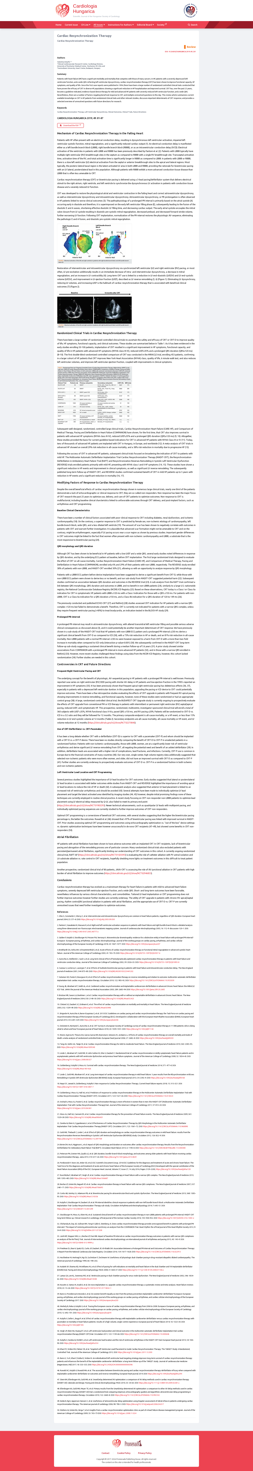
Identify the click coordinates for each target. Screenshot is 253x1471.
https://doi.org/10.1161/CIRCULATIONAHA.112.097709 (79, 1139)
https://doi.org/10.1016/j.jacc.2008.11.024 (119, 1413)
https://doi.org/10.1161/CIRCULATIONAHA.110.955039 (151, 980)
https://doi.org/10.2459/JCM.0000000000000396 (112, 1365)
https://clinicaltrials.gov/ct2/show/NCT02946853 (128, 873)
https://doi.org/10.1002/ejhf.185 (70, 1325)
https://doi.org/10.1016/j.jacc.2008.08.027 (74, 1060)
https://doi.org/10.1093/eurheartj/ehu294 (165, 1374)
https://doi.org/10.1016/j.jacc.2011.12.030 (135, 1352)
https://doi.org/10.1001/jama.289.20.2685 (148, 989)
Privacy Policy (145, 1453)
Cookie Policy (123, 1453)
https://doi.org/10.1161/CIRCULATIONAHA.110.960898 (165, 1126)
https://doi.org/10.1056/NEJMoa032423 (117, 999)
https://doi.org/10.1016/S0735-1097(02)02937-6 (140, 953)
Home (58, 25)
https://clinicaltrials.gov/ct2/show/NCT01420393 (102, 855)
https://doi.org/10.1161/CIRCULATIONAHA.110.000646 (146, 1334)
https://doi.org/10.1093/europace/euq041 (94, 1313)
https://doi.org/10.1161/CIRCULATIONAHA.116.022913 (158, 1252)
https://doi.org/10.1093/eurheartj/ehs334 (81, 1343)
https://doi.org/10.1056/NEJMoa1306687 (91, 1178)
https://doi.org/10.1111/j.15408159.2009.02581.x (159, 1383)
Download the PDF (71, 125)
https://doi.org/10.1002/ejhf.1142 (140, 1029)
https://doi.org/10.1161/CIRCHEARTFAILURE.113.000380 (162, 1148)
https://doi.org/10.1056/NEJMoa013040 (80, 1279)
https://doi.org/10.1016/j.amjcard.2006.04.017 (145, 1404)
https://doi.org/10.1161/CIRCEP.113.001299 (75, 1209)
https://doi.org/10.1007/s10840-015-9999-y (75, 1243)
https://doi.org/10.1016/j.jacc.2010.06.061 (74, 1108)
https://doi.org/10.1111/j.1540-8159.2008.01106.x (143, 1270)
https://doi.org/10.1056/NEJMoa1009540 (78, 1047)
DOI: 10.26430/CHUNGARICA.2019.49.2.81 (180, 51)
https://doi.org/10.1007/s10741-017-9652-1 (93, 1288)
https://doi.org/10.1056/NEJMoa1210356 (81, 1196)
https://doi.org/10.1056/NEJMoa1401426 (74, 1069)
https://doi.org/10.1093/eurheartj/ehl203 (157, 1038)
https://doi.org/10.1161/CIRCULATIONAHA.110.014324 (150, 1096)
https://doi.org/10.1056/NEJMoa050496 (94, 1008)
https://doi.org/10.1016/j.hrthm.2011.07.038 (84, 1230)
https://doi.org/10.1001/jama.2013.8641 (120, 1157)
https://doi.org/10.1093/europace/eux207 (143, 944)
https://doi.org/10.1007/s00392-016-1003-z (176, 1218)
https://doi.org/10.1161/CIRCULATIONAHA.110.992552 (137, 1395)
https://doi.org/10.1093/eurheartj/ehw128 (173, 1169)
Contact (106, 1453)
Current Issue (71, 25)
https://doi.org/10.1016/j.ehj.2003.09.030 (98, 919)
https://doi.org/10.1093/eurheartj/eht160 (168, 1078)
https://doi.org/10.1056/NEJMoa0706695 (86, 1187)
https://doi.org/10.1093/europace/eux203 (101, 1300)
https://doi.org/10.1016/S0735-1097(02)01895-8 (159, 962)
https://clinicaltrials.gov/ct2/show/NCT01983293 (81, 805)
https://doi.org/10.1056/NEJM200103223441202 (113, 971)
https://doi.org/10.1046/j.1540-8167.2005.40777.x (77, 932)
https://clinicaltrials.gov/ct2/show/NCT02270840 (111, 722)
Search (194, 25)
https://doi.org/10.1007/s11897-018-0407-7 (75, 1087)
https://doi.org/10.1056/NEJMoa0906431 (86, 1117)
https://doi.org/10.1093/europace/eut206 (101, 1020)
